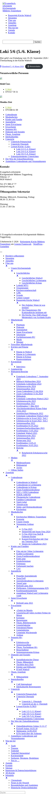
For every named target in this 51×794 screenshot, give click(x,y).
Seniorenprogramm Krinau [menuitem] (27, 652)
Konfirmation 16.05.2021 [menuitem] (27, 445)
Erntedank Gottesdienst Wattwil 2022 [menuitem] (32, 416)
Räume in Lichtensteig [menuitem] (26, 354)
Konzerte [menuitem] (20, 519)
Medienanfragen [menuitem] (23, 462)
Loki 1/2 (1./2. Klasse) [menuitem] (31, 711)
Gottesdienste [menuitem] (16, 478)
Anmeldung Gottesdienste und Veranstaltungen (25, 161)
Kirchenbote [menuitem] (16, 363)
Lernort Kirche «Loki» (20, 146)
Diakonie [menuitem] (20, 327)
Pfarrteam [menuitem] (20, 325)
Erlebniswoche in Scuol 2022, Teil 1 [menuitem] (32, 418)
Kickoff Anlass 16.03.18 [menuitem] (26, 728)
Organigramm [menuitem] (22, 288)
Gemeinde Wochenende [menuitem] (26, 632)
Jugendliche (10, 122)
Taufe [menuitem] (13, 746)
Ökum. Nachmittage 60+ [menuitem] (27, 647)
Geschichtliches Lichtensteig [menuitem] (34, 280)
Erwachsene (10, 127)
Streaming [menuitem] (9, 258)
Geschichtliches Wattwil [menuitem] (32, 278)
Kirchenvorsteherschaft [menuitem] (26, 290)
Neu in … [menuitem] (15, 760)
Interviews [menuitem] (20, 366)
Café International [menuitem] (24, 684)
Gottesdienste (11, 114)
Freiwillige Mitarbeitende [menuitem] (22, 344)
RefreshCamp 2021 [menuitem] (24, 586)
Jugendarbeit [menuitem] (21, 330)
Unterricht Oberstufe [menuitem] (25, 697)
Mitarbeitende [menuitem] (17, 321)
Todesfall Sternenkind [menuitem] (20, 753)
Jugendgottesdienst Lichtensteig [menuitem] (30, 581)
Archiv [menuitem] (19, 467)
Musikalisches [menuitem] (17, 513)
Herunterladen (35, 66)
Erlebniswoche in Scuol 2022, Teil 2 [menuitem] (32, 421)
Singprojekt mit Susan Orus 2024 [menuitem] (36, 531)
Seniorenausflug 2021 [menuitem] (25, 438)
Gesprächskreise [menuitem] (23, 625)
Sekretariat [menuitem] (20, 334)
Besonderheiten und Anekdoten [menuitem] (24, 785)
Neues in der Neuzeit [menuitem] (20, 783)
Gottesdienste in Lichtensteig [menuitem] (28, 485)
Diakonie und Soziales (15, 132)
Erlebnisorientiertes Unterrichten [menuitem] (30, 719)
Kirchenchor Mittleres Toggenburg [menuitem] (31, 517)
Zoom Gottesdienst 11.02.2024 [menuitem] (29, 394)
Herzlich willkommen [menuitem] (14, 256)
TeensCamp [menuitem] (21, 583)
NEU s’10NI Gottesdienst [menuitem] (27, 492)
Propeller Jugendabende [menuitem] (26, 576)
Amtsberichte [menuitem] (16, 369)
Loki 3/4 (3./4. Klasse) (26, 151)
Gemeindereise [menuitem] (22, 630)
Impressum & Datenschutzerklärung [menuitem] (20, 770)
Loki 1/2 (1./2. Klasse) (26, 149)
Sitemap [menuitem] (8, 768)
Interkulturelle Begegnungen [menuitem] (28, 687)
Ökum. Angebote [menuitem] (18, 673)
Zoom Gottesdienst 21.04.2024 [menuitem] (29, 391)
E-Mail (8, 89)
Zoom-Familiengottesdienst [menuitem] (28, 556)
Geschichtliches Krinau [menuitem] (32, 283)
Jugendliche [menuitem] (16, 572)
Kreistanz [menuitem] (20, 618)
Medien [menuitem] (14, 459)
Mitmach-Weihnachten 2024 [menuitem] (28, 381)
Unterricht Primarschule (21, 141)
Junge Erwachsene (13, 124)
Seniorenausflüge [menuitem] (23, 645)
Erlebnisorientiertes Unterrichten (25, 156)
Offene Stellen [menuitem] (17, 470)
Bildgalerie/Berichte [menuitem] (19, 372)
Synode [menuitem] (19, 295)
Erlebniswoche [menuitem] (22, 642)
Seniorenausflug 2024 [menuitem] (25, 389)
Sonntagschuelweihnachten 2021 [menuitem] (30, 428)
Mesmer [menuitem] (19, 342)
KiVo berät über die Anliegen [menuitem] (28, 733)
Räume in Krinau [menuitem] (23, 357)
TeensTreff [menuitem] (21, 578)
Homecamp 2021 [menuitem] (23, 440)
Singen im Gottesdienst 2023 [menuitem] (34, 544)
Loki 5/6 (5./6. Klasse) (26, 154)
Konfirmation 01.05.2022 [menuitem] (27, 426)
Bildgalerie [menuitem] (21, 396)
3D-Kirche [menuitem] (10, 773)
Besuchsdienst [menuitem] (22, 650)
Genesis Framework (22, 244)
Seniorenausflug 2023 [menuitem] (25, 403)
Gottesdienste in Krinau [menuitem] (26, 487)
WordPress (37, 244)
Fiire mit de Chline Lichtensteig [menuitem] (29, 551)
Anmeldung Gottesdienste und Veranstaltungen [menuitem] (24, 737)
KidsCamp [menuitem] (21, 559)
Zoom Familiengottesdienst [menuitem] (28, 490)
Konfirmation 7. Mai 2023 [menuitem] (27, 406)
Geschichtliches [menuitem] (23, 274)
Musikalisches (11, 117)
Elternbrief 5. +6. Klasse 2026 (13, 66)
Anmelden (4, 246)
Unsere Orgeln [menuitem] (22, 522)
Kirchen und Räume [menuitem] (19, 348)
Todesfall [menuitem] (15, 751)
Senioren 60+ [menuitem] (16, 638)
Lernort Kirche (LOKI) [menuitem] (26, 707)
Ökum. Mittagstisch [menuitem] (24, 662)
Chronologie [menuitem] (16, 780)
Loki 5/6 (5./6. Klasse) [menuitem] (31, 716)
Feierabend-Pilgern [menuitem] (24, 627)
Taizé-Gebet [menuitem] (21, 502)
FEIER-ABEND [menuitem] (23, 494)
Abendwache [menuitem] (22, 504)
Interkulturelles (11, 137)
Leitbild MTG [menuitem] (22, 285)
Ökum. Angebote (12, 134)
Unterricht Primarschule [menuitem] (26, 694)
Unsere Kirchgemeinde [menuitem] (21, 269)
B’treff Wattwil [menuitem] (22, 669)
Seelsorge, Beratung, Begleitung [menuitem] (25, 758)
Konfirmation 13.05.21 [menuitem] (26, 443)
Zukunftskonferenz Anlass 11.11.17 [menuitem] (31, 726)
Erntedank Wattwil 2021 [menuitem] (26, 433)
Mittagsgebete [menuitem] (22, 677)
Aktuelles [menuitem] (9, 261)
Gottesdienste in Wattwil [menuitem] (26, 482)
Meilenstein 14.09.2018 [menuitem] (26, 731)
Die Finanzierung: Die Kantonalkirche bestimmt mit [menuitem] (34, 311)
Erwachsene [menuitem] (16, 606)
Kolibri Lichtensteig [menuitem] (24, 554)
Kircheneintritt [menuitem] (17, 755)
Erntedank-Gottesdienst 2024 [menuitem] (28, 384)
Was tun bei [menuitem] (10, 742)
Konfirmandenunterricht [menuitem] (26, 591)
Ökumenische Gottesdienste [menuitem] (28, 497)
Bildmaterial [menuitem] (21, 465)
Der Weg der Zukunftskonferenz (19, 159)
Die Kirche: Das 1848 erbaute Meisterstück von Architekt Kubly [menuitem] (36, 316)
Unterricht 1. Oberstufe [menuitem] (32, 701)
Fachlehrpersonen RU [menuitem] (25, 337)
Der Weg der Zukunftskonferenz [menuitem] (25, 722)
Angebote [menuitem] (9, 473)
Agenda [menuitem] (8, 763)
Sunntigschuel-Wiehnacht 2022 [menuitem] (29, 413)
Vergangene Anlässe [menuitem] (25, 525)
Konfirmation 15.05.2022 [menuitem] (27, 430)
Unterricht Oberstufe (20, 144)
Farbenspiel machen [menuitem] (24, 566)
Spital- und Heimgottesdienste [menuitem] (29, 507)
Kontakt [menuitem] (8, 765)
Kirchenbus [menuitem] (21, 509)
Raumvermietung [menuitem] (23, 359)
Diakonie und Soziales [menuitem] (20, 656)
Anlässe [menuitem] (19, 635)
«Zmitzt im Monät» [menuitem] (24, 610)
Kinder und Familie (13, 119)
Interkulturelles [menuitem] (17, 680)
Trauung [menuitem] (14, 748)
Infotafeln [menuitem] (9, 776)
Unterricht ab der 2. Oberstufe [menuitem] (34, 704)
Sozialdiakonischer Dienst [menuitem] (27, 659)
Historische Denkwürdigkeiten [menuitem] (24, 787)
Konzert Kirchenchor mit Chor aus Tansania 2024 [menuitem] (35, 540)
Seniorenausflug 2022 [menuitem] (25, 423)
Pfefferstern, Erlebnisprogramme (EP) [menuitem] (32, 588)
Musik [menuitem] (19, 339)
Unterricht (9, 139)
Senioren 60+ (11, 129)
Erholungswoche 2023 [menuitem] (26, 401)
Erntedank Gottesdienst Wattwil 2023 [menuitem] (32, 398)
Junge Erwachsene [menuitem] (24, 332)
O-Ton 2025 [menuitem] (27, 529)
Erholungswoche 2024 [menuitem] (26, 386)
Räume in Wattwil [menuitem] (24, 352)
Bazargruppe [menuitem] (21, 620)
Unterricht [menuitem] (15, 690)
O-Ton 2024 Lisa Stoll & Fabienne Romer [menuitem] (32, 535)
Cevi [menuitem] (18, 568)
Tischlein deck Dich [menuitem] (24, 664)
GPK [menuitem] (18, 293)
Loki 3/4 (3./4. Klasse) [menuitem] (31, 714)
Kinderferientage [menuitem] (23, 561)
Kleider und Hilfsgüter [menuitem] (26, 667)
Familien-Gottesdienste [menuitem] (26, 499)
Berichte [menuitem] (20, 449)
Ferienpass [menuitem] (20, 563)
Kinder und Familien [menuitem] (20, 547)
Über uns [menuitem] (9, 264)
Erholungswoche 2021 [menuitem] (26, 435)
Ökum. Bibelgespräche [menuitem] (26, 623)
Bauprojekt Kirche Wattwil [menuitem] (27, 301)
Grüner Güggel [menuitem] (22, 298)
